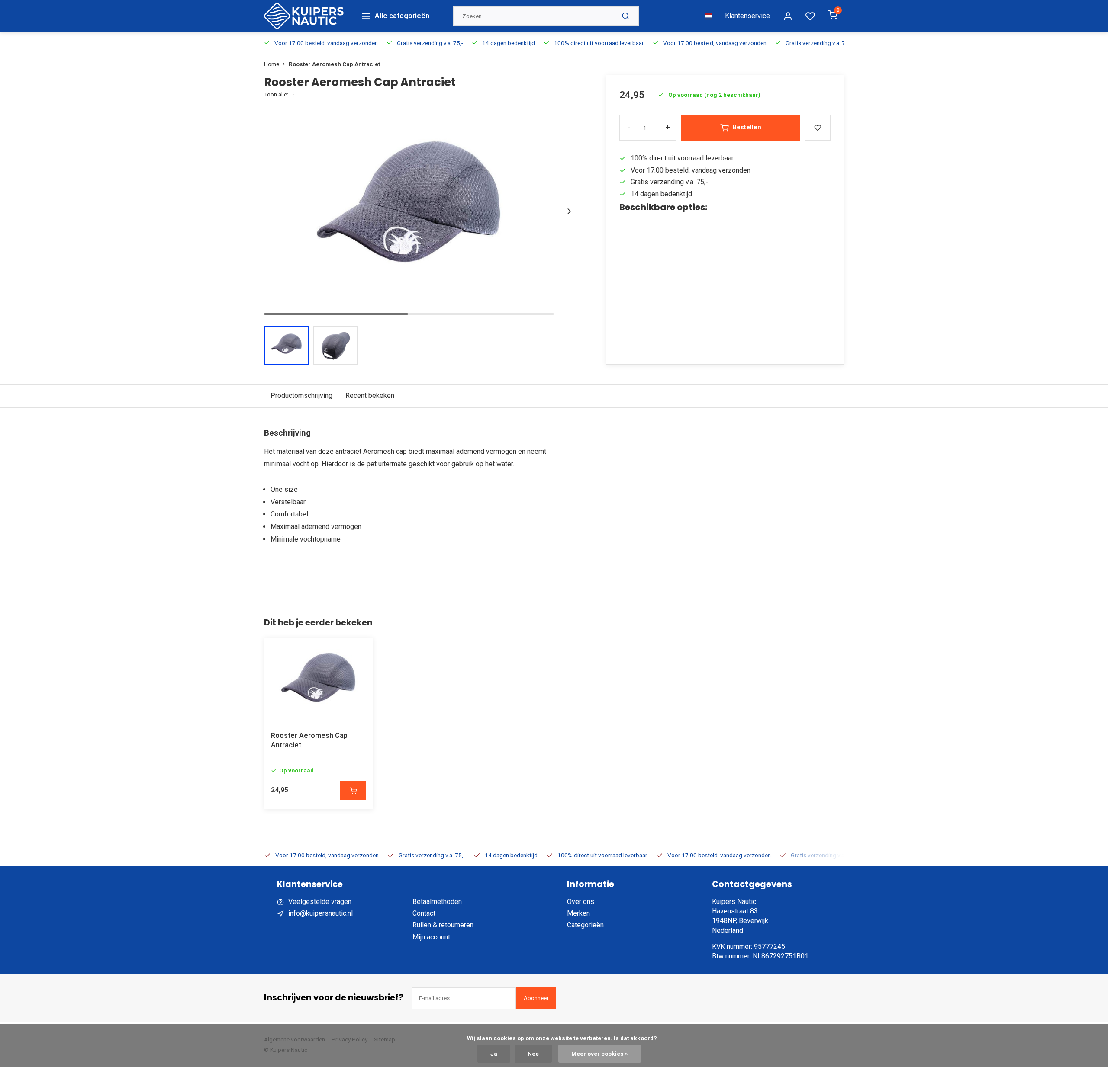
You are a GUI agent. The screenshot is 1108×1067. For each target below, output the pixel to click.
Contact (423, 913)
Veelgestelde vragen (319, 901)
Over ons (580, 901)
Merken (578, 913)
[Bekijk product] (353, 790)
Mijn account (431, 937)
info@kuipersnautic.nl (320, 913)
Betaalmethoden (437, 901)
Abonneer (536, 998)
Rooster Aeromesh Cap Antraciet (334, 64)
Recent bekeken (369, 395)
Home (271, 64)
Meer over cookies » (599, 1053)
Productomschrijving (301, 395)
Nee (533, 1053)
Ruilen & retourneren (442, 925)
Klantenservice (747, 16)
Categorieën (585, 925)
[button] (569, 211)
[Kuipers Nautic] (304, 16)
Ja (493, 1053)
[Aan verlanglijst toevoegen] (359, 651)
